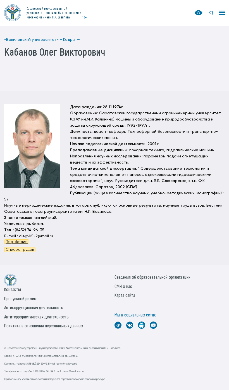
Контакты (12, 289)
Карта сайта (125, 295)
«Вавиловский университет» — (33, 40)
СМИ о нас (123, 286)
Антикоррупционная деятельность (33, 307)
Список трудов (20, 250)
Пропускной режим (20, 298)
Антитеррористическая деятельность (36, 316)
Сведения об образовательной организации (152, 277)
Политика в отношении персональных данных (43, 325)
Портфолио (17, 242)
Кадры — (71, 40)
